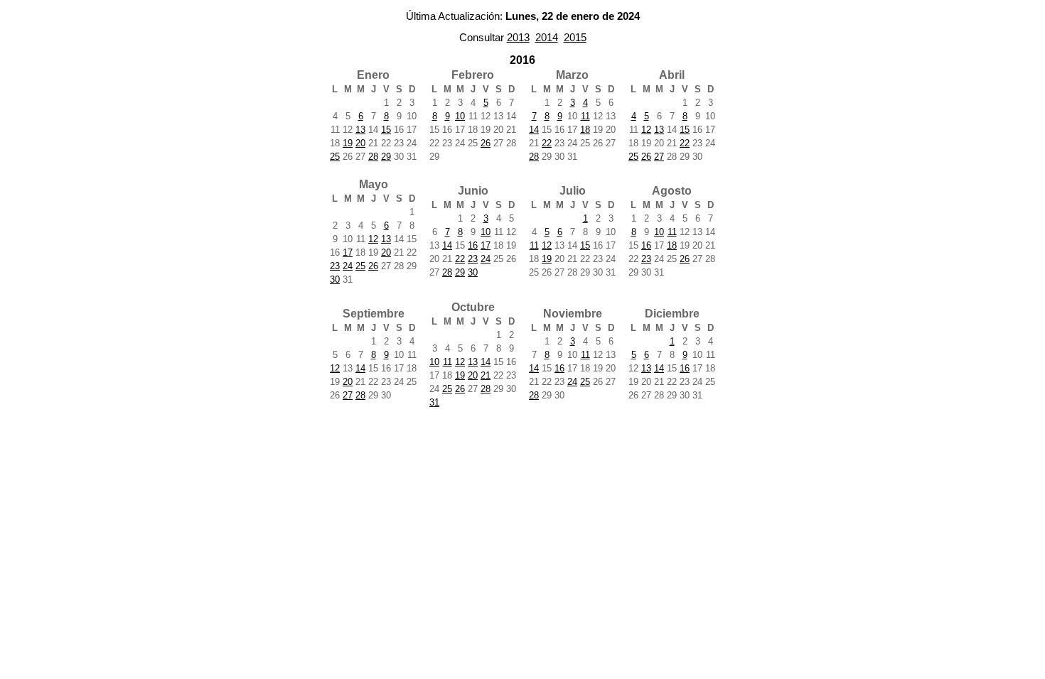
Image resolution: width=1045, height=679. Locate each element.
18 (585, 129)
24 (348, 266)
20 (360, 143)
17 (348, 252)
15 (386, 129)
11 (585, 116)
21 (486, 375)
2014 (546, 37)
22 (547, 143)
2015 (575, 37)
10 (460, 116)
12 (646, 129)
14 (534, 129)
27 (659, 156)
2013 (518, 37)
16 (473, 245)
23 (335, 266)
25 (335, 156)
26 (486, 143)
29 (386, 156)
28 (373, 156)
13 (360, 129)
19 (348, 143)
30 (335, 279)
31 (434, 402)
